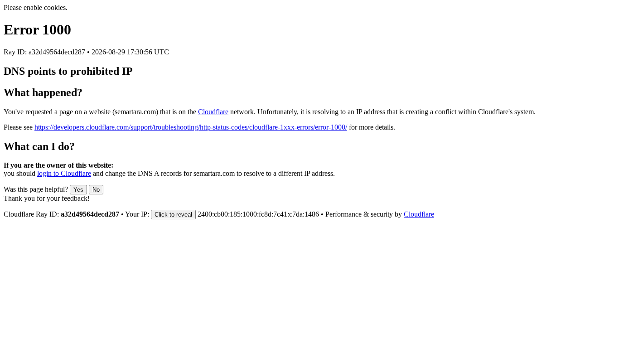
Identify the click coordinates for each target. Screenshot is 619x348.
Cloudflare (213, 112)
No (96, 189)
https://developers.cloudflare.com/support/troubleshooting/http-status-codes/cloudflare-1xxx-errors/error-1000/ (190, 127)
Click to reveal (173, 214)
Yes (78, 189)
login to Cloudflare (64, 173)
